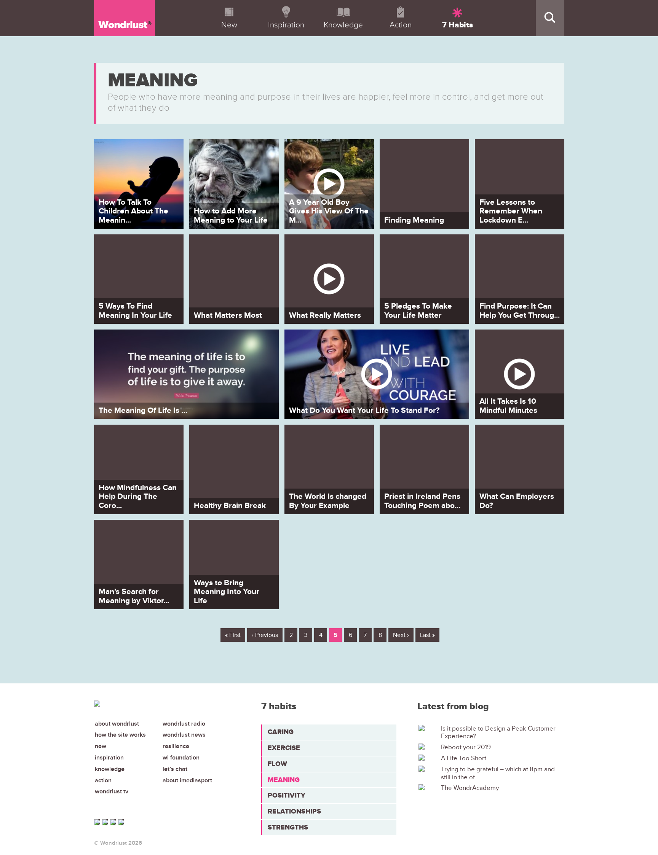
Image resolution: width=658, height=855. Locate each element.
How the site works (120, 735)
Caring (281, 732)
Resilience (176, 746)
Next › (401, 635)
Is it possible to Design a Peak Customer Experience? (498, 732)
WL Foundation (181, 757)
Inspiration (109, 757)
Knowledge (110, 769)
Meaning (284, 779)
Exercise (284, 748)
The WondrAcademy (470, 788)
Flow (277, 763)
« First (233, 635)
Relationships (294, 811)
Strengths (288, 827)
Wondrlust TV (111, 791)
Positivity (286, 795)
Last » (427, 635)
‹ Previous (265, 635)
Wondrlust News (184, 735)
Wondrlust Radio (184, 724)
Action (103, 780)
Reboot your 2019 (466, 747)
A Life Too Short (463, 758)
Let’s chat (175, 769)
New (100, 746)
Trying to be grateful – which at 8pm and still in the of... (498, 773)
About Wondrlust (117, 724)
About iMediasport (187, 780)
